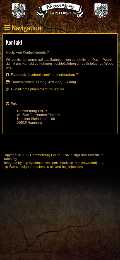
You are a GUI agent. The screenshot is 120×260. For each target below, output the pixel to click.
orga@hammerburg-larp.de (43, 89)
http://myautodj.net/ (89, 163)
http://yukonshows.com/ (40, 163)
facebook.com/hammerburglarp (51, 75)
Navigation (25, 28)
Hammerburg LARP (45, 155)
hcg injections (72, 167)
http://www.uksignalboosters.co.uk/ (28, 167)
